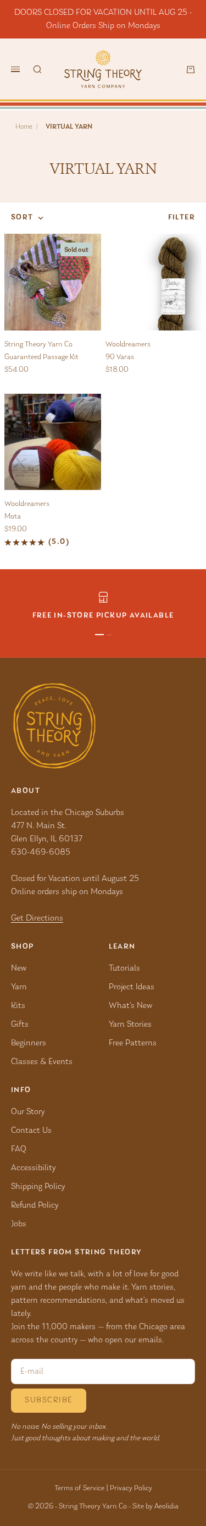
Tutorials (124, 968)
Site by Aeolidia (155, 1507)
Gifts (20, 1024)
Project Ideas (131, 987)
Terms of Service (79, 1488)
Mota (12, 517)
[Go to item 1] (99, 634)
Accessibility (33, 1168)
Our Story (27, 1112)
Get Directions (37, 918)
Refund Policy (34, 1205)
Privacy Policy (131, 1488)
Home (23, 126)
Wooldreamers (128, 345)
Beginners (28, 1043)
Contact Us (31, 1130)
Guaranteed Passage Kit (41, 357)
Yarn (19, 987)
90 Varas (119, 357)
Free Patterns (133, 1043)
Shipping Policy (38, 1186)
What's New (130, 1005)
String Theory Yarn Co (38, 345)
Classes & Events (42, 1061)
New (18, 968)
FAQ (18, 1149)
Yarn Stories (130, 1024)
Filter (181, 218)
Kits (18, 1005)
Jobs (18, 1224)
